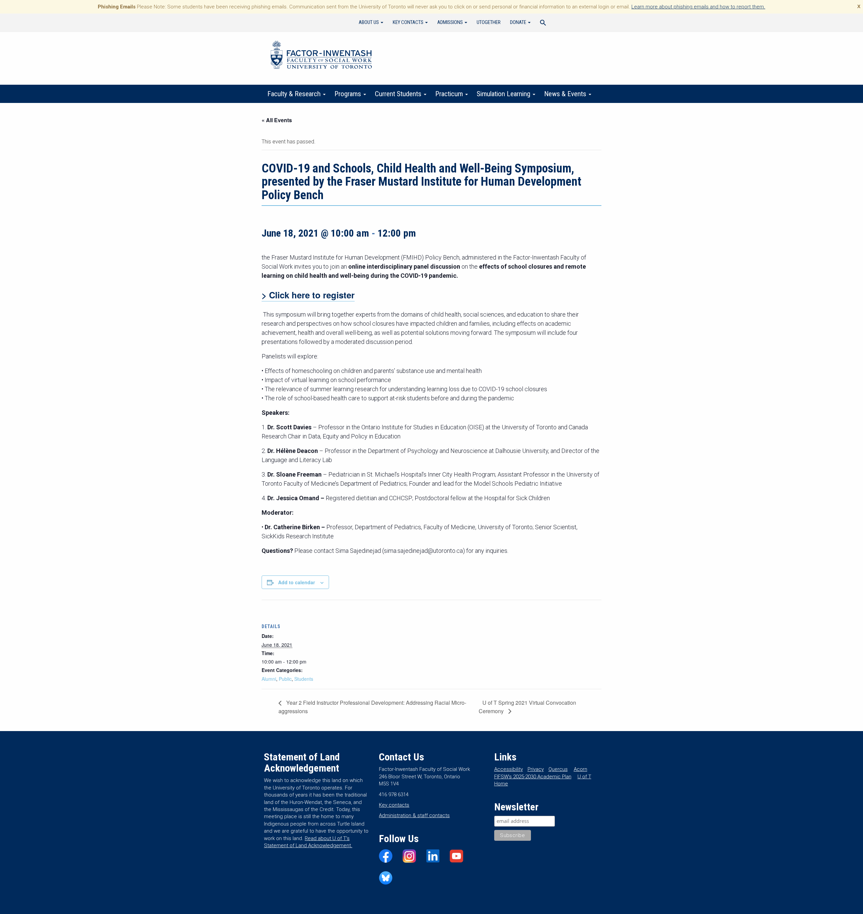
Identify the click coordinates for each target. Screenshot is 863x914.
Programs (348, 94)
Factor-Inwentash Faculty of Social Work (321, 56)
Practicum (450, 94)
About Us (369, 22)
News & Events (566, 94)
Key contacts (394, 805)
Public (285, 678)
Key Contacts (408, 22)
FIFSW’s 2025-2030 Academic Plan (532, 777)
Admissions (450, 22)
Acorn (580, 769)
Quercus (558, 769)
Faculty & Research (294, 94)
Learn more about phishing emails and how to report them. (698, 7)
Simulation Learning (504, 94)
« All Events (277, 120)
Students (303, 678)
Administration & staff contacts (414, 815)
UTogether (489, 22)
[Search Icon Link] (543, 24)
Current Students (399, 94)
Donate (518, 22)
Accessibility (508, 769)
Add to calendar (296, 582)
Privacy (536, 769)
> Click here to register (308, 295)
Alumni (269, 678)
